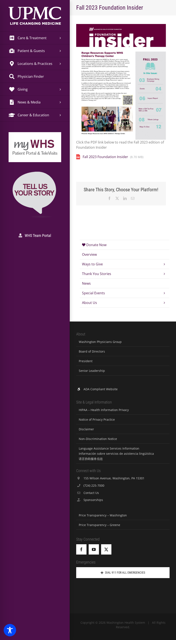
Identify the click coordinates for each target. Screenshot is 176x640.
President (86, 361)
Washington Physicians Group (100, 342)
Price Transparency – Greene (99, 525)
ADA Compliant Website (100, 389)
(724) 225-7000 (93, 485)
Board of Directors (92, 351)
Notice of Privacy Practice (97, 419)
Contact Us (91, 493)
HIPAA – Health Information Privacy (104, 410)
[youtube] (94, 549)
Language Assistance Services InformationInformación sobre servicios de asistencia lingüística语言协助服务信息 (116, 453)
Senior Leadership (92, 371)
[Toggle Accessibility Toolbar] (10, 630)
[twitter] (106, 549)
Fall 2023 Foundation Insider (105, 156)
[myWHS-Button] (35, 138)
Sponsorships (93, 500)
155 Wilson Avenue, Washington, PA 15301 (113, 478)
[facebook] (81, 549)
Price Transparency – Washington (103, 515)
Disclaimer (86, 429)
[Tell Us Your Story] (35, 172)
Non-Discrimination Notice (98, 439)
